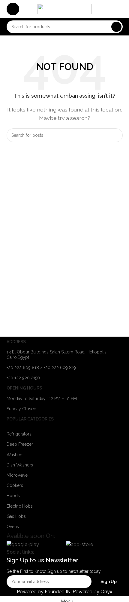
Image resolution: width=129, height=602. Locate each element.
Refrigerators (19, 434)
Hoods (13, 495)
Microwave (17, 475)
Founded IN (57, 591)
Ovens (13, 526)
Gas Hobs (16, 516)
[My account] (120, 9)
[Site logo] (65, 8)
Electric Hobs (20, 506)
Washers (15, 454)
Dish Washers (20, 465)
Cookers (15, 485)
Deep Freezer (20, 444)
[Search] (116, 27)
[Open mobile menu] (13, 9)
